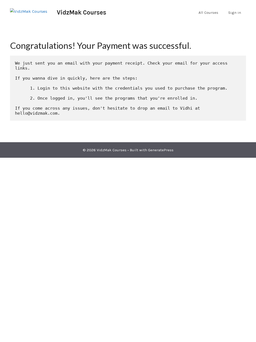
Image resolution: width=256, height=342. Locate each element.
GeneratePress (161, 150)
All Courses (208, 12)
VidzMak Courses (81, 12)
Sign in (234, 12)
